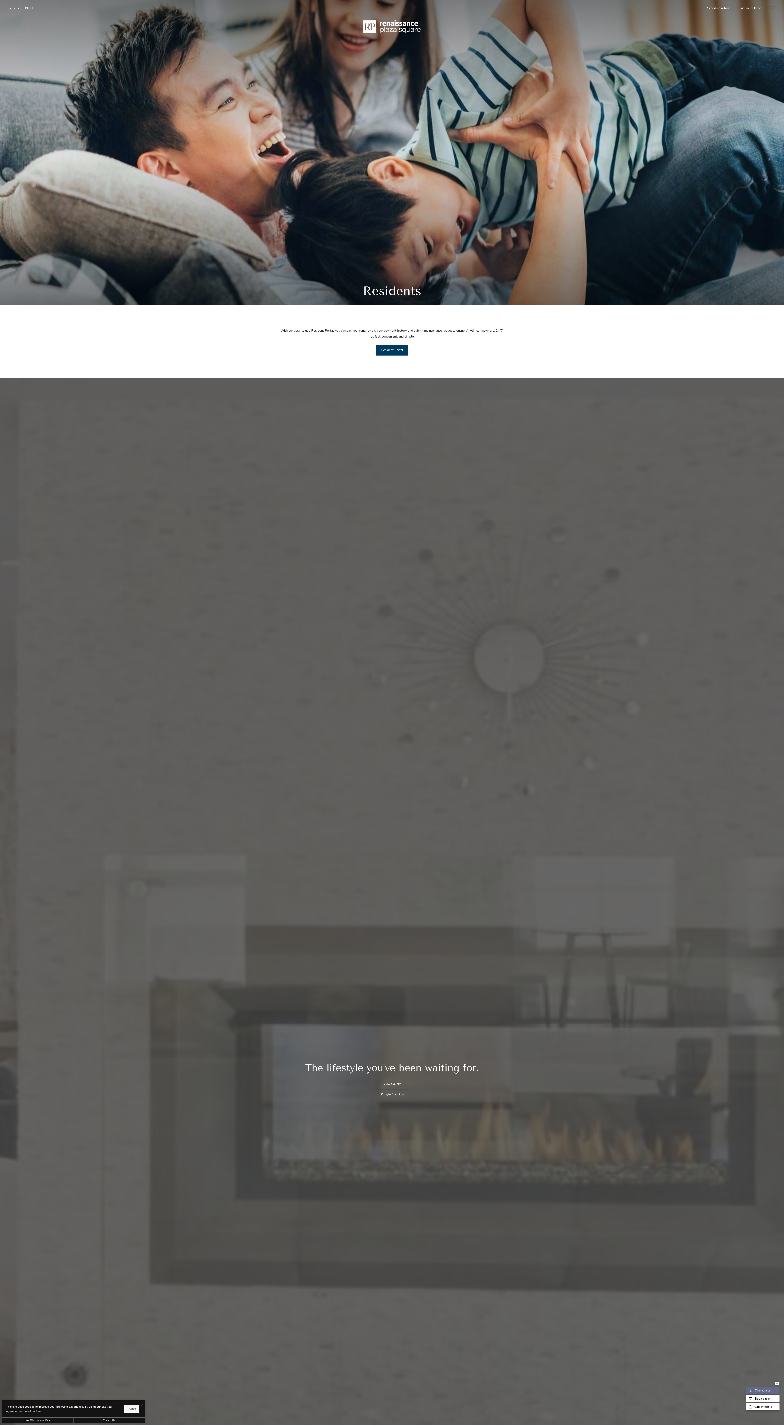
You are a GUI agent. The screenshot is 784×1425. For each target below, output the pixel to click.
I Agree (131, 1408)
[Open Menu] (773, 8)
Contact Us (109, 1420)
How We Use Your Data (37, 1420)
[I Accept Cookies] (142, 1405)
